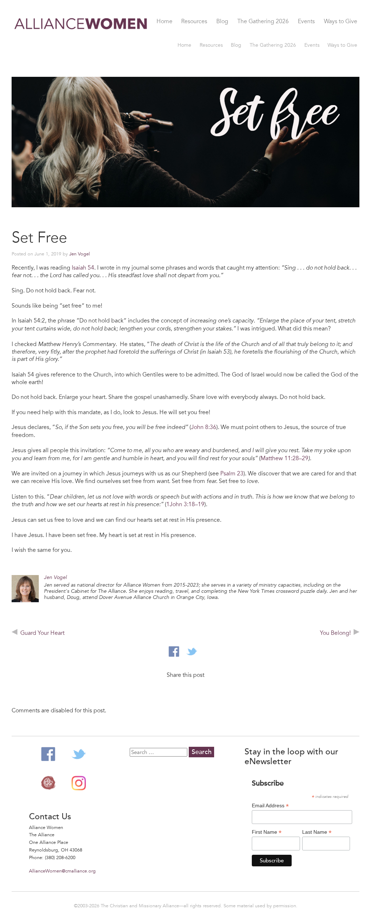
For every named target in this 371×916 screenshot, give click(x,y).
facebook (173, 651)
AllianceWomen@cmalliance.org (62, 871)
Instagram (78, 783)
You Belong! (335, 633)
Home (164, 21)
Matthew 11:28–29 (284, 458)
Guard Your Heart (42, 633)
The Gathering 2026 (263, 21)
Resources (194, 21)
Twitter (78, 754)
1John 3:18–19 (185, 504)
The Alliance (48, 783)
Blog (222, 21)
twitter (191, 651)
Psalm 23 (231, 473)
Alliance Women (81, 42)
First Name (267, 832)
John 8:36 (203, 427)
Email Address (270, 805)
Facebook (48, 754)
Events (306, 21)
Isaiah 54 (83, 267)
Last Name (317, 832)
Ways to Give (340, 21)
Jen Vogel (79, 254)
